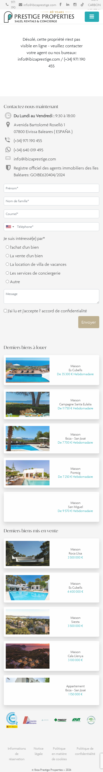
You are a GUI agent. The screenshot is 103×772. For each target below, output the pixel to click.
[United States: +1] (10, 227)
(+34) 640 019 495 (28, 149)
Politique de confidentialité (85, 751)
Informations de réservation (17, 753)
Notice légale (39, 751)
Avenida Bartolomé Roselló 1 (43, 128)
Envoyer (89, 322)
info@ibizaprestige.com (40, 5)
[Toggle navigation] (92, 17)
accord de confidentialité (64, 310)
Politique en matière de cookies (59, 753)
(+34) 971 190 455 (28, 140)
